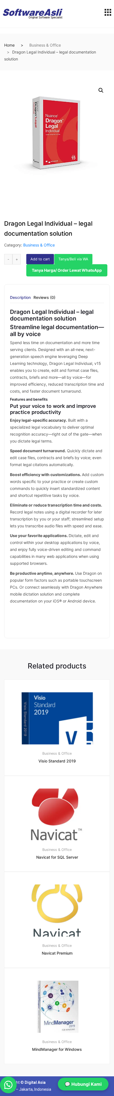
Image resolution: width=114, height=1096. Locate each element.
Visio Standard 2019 (57, 761)
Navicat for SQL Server (57, 857)
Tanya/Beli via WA (73, 259)
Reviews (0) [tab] (44, 298)
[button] (101, 90)
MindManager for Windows (57, 1049)
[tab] (20, 299)
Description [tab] (20, 298)
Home (9, 45)
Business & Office (45, 45)
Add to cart (40, 259)
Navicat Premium (57, 953)
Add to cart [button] (60, 1082)
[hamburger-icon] (108, 14)
